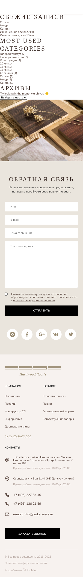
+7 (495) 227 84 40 (27, 495)
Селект (4, 22)
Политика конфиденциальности (26, 563)
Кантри (4, 28)
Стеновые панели (54, 396)
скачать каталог (18, 436)
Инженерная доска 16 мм (17, 35)
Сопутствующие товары (58, 419)
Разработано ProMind (21, 570)
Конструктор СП (15, 411)
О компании (12, 396)
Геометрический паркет (58, 411)
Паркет (47, 403)
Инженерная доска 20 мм (17, 32)
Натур (4, 25)
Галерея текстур (10, 53)
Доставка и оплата (17, 426)
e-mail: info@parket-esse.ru (33, 514)
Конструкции (8, 60)
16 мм (4, 66)
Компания (13, 386)
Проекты (10, 403)
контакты (12, 447)
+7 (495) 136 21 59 (27, 503)
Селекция (6, 73)
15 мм (4, 69)
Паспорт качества (12, 57)
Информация (13, 419)
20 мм (4, 63)
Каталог (49, 386)
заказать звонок (32, 533)
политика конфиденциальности (34, 300)
